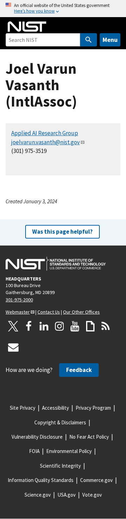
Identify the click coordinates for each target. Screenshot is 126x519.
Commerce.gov (96, 480)
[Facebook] (28, 326)
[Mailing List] (13, 347)
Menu (110, 40)
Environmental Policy (69, 451)
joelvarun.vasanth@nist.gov (45, 142)
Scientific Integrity (60, 465)
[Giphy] (90, 326)
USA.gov (66, 494)
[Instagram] (59, 326)
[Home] (27, 26)
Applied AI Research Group (44, 133)
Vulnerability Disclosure (37, 436)
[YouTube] (75, 326)
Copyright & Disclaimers (60, 422)
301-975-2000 (19, 300)
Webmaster (18, 312)
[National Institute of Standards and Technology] (56, 264)
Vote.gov (92, 494)
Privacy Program (93, 407)
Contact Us (48, 312)
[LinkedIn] (44, 326)
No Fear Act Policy (89, 436)
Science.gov (37, 494)
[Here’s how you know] (63, 8)
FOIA (34, 451)
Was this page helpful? (62, 231)
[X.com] (13, 326)
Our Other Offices (81, 312)
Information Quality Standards (41, 480)
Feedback (79, 370)
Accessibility (55, 407)
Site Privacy (22, 407)
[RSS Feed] (105, 326)
